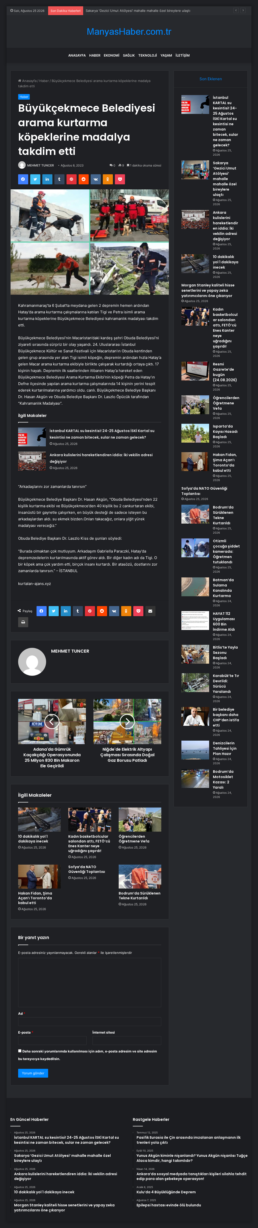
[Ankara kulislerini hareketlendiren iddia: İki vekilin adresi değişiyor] (32, 461)
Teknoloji (147, 55)
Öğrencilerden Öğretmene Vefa (134, 839)
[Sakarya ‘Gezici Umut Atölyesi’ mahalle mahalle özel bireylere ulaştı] (195, 169)
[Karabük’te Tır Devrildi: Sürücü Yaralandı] (195, 682)
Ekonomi (111, 55)
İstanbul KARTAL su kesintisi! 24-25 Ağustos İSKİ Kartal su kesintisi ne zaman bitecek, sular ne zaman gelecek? (225, 121)
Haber (94, 55)
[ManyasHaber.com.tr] (129, 31)
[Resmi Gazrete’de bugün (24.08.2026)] (195, 371)
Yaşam (166, 55)
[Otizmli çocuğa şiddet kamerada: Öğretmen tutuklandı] (195, 547)
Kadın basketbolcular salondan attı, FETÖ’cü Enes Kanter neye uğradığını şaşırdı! (89, 843)
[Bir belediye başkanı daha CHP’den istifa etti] (195, 716)
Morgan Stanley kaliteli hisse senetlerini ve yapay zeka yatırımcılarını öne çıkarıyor (208, 290)
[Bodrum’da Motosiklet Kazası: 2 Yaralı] (195, 778)
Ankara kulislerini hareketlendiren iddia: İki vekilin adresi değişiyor (225, 225)
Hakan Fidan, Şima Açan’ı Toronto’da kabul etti (35, 898)
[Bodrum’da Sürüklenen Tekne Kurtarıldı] (140, 877)
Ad (21, 1013)
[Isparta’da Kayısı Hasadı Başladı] (195, 433)
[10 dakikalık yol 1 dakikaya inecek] (39, 820)
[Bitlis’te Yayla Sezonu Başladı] (195, 654)
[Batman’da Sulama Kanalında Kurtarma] (195, 586)
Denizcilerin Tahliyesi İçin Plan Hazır (225, 748)
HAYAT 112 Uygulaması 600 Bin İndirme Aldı (224, 621)
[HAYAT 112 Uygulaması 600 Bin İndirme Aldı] (195, 620)
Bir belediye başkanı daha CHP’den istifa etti (226, 717)
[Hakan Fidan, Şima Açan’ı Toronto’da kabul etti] (39, 877)
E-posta (25, 1032)
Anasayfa (77, 55)
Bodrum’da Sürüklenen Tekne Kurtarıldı (139, 896)
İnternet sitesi (103, 1032)
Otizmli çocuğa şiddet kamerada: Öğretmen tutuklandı (226, 551)
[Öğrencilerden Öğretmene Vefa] (140, 820)
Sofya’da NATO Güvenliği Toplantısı (86, 869)
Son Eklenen (211, 78)
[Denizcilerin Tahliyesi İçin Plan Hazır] (195, 750)
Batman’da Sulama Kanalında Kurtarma (223, 587)
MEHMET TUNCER (40, 165)
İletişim (183, 55)
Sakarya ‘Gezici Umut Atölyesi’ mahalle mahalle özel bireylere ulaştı (138, 11)
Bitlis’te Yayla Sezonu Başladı (225, 652)
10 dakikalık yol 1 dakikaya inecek (33, 839)
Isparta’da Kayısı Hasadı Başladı (225, 431)
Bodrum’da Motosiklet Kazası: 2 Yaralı (223, 779)
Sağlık (129, 55)
